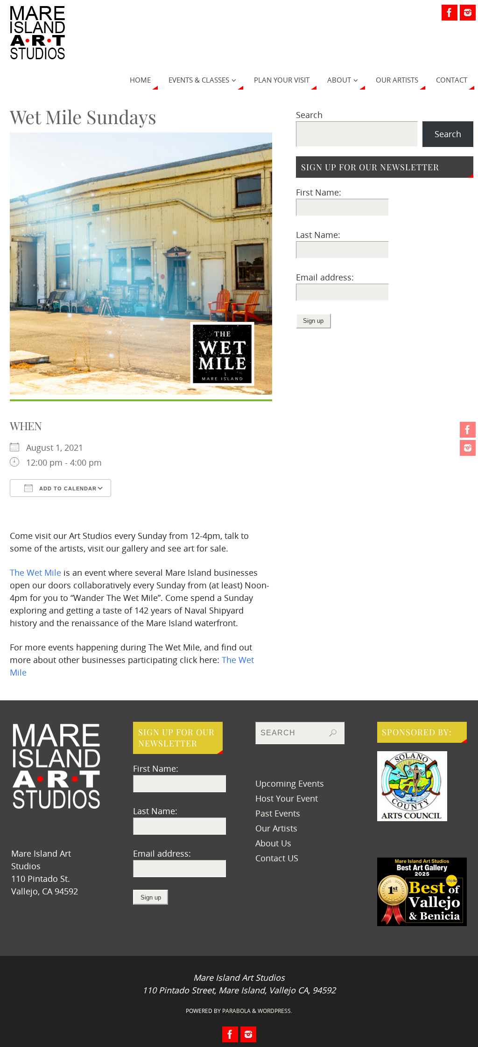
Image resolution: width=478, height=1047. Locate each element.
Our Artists (276, 828)
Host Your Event (286, 798)
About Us (273, 843)
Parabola (236, 1011)
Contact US (276, 858)
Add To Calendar (67, 488)
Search (309, 114)
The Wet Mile (35, 572)
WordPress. (275, 1011)
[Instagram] (468, 448)
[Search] (332, 733)
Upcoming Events (289, 783)
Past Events (277, 813)
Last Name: (318, 234)
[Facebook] (468, 430)
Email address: (325, 277)
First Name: (318, 192)
